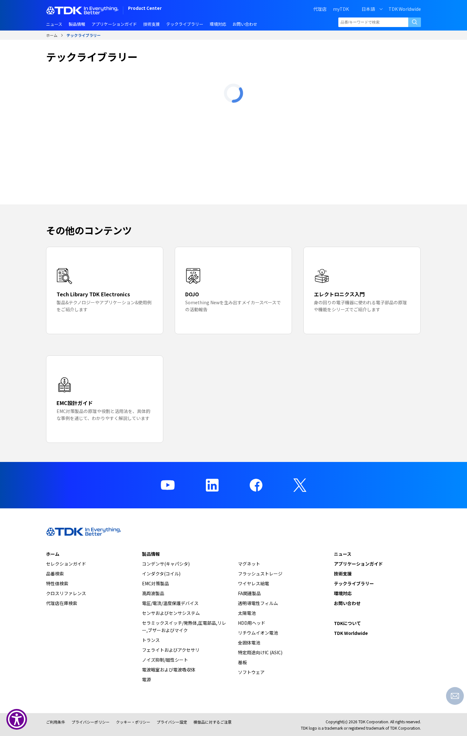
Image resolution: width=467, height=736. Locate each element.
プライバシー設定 (172, 722)
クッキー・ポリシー (133, 722)
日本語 (368, 8)
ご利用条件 (55, 722)
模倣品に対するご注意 (212, 722)
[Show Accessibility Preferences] (16, 719)
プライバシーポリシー (90, 722)
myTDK (341, 9)
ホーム (52, 35)
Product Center (145, 8)
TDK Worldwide (405, 8)
